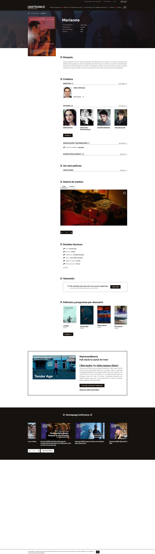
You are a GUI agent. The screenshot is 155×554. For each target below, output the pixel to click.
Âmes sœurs (102, 325)
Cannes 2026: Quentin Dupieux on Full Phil (76, 442)
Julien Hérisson (84, 25)
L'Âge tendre (85, 365)
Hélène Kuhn (68, 128)
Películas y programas (55, 7)
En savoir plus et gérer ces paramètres (36, 552)
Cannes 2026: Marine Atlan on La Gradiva (112, 441)
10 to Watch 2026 (107, 1)
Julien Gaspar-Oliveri (107, 365)
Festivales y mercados (76, 7)
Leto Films (83, 27)
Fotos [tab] (64, 186)
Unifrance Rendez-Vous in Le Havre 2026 (92, 1)
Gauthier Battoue (103, 128)
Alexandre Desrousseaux (85, 128)
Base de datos (88, 7)
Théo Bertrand (119, 128)
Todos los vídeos (47, 450)
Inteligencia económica (101, 7)
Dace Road (84, 326)
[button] (124, 193)
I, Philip (66, 326)
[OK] (98, 551)
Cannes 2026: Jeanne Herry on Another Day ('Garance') (42, 442)
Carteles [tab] (72, 186)
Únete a (120, 7)
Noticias (66, 7)
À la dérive (118, 326)
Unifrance (112, 7)
